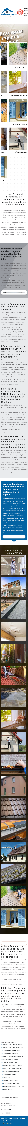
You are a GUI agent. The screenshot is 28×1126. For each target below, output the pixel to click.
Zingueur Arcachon (7, 1077)
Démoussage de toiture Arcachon (11, 1074)
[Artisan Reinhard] (9, 12)
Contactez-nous (10, 1120)
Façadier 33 (8, 571)
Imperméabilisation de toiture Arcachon (12, 1044)
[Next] (25, 112)
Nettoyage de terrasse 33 (13, 902)
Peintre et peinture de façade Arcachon (12, 1065)
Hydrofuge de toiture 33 (12, 814)
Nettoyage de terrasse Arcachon (11, 1071)
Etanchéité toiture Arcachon (10, 1062)
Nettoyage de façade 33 (12, 660)
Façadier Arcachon (7, 1089)
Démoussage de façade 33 (13, 748)
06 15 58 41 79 (8, 1113)
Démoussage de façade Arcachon (11, 1050)
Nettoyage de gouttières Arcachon (11, 1083)
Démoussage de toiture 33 (13, 880)
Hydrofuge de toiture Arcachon (10, 1080)
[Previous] (2, 112)
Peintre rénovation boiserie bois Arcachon (13, 1086)
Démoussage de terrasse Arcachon (11, 1053)
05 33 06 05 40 (7, 1109)
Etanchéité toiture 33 (11, 615)
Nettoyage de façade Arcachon (10, 1059)
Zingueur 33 (8, 836)
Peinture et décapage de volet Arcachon (13, 1068)
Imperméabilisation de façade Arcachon (13, 1047)
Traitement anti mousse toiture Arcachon (13, 1056)
